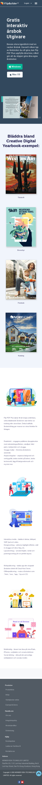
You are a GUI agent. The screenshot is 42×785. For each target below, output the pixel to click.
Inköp (7, 695)
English (26, 3)
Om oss (8, 715)
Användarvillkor (11, 725)
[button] (36, 3)
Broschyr (21, 250)
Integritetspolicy (11, 720)
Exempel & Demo (12, 705)
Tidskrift (21, 197)
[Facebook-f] (19, 782)
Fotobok (21, 303)
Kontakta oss (10, 751)
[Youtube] (22, 782)
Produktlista (10, 690)
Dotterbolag (10, 730)
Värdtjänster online (12, 700)
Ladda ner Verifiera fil (13, 746)
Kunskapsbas (10, 741)
